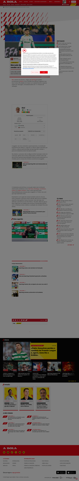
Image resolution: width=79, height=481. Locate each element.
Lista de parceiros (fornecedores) (28, 68)
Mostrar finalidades (35, 72)
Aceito (44, 72)
